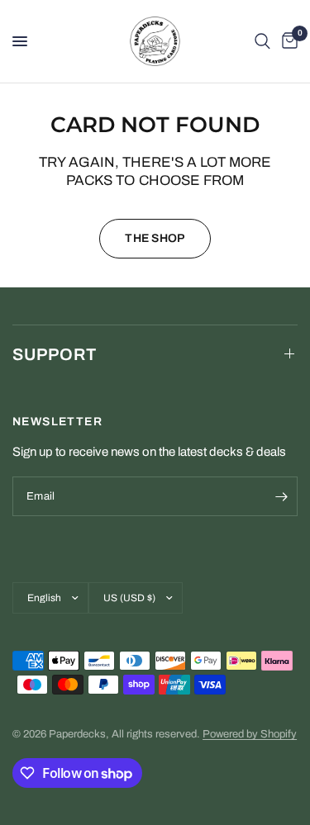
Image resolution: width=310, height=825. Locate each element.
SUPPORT (54, 354)
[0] (287, 41)
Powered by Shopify (250, 734)
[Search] (262, 41)
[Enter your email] (281, 496)
